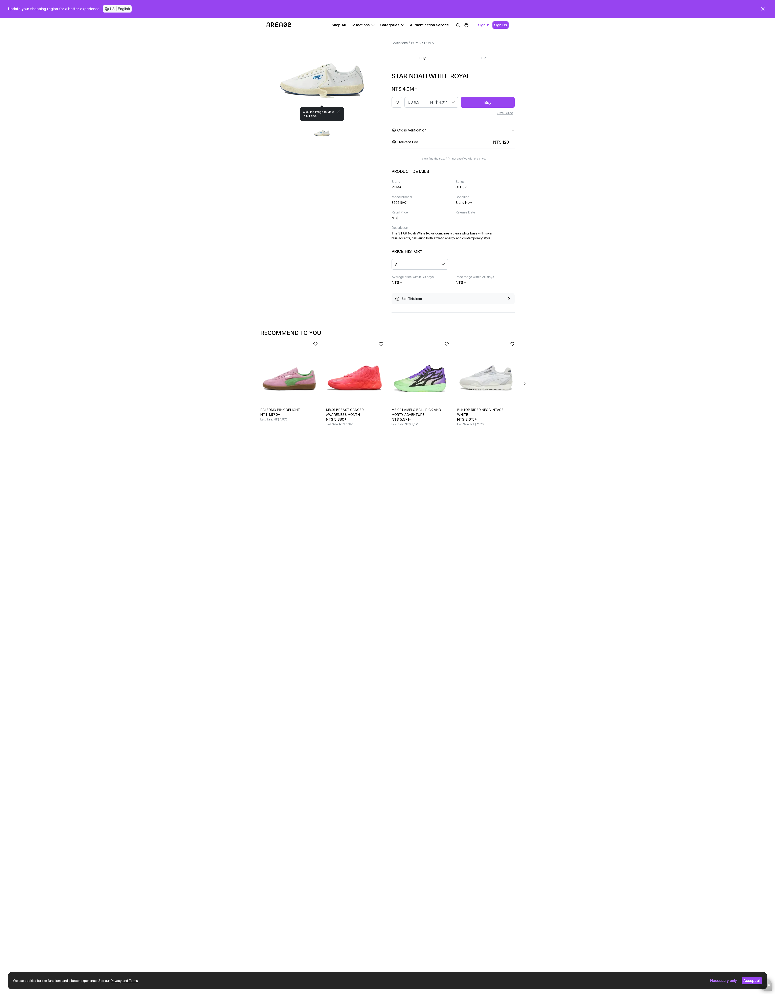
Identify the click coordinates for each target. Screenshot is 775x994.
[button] (466, 25)
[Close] (338, 111)
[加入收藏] (397, 102)
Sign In (483, 25)
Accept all (751, 980)
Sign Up (500, 25)
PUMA (416, 43)
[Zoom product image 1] (322, 76)
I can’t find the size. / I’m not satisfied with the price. (453, 158)
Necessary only (723, 980)
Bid (484, 58)
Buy (422, 58)
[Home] (278, 25)
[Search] (458, 25)
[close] (763, 9)
